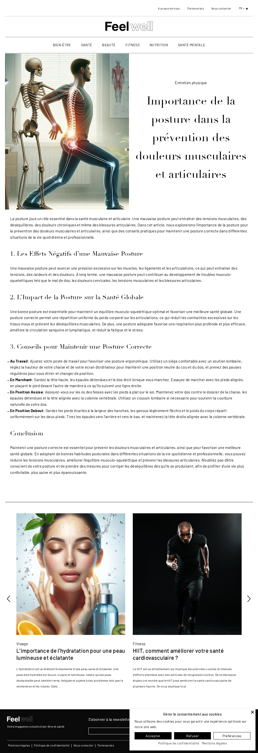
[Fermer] (252, 712)
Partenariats (195, 8)
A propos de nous (169, 8)
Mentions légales (19, 745)
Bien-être (62, 45)
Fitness (132, 45)
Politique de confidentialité (52, 745)
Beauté (108, 45)
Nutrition (159, 45)
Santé (86, 45)
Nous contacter (221, 8)
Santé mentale (191, 45)
